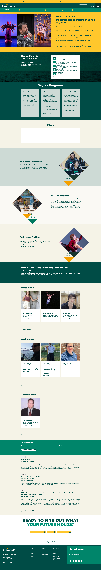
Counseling (55, 551)
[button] (83, 5)
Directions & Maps (7, 562)
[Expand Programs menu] (19, 10)
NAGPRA (32, 556)
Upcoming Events (61, 46)
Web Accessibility (34, 550)
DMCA (32, 553)
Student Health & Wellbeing (56, 559)
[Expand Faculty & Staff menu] (72, 10)
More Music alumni (27, 384)
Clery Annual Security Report (57, 562)
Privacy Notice (34, 551)
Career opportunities (75, 46)
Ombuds (54, 563)
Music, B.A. (46, 113)
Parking (54, 553)
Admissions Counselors (75, 552)
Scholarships (51, 10)
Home (57, 16)
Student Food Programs (57, 556)
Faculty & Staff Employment (45, 551)
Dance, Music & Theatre (7, 10)
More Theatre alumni (28, 435)
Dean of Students (56, 550)
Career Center (44, 556)
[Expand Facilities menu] (45, 10)
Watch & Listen (35, 10)
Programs (16, 10)
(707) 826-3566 (50, 542)
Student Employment (46, 552)
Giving (77, 10)
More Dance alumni (27, 329)
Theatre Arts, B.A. (69, 110)
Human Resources (45, 554)
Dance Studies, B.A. (28, 111)
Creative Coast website (27, 278)
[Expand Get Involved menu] (62, 10)
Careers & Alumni (26, 10)
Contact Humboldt (74, 554)
